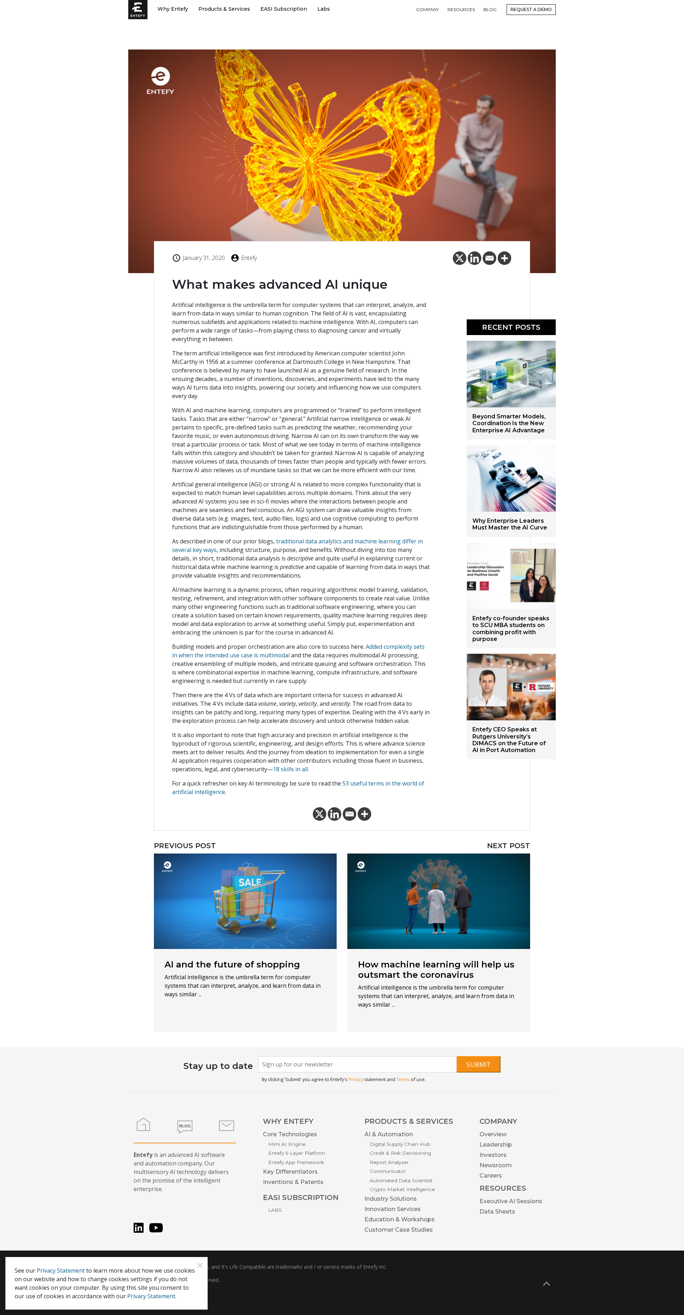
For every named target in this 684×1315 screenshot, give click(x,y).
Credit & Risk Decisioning (400, 1153)
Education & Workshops (399, 1219)
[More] (504, 258)
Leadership (496, 1144)
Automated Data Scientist (401, 1180)
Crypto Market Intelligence (402, 1189)
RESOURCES (461, 9)
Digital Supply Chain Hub (400, 1144)
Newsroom (496, 1165)
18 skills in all (290, 769)
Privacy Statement (61, 1270)
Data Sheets (497, 1211)
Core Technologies (290, 1134)
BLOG (490, 9)
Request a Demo (531, 9)
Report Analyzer (389, 1162)
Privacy (355, 1079)
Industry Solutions (390, 1198)
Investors (493, 1155)
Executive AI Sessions (511, 1201)
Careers (491, 1175)
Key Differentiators (290, 1171)
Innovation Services (392, 1209)
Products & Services (224, 9)
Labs (323, 9)
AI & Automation (388, 1134)
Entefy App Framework (296, 1162)
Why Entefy (172, 9)
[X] (459, 258)
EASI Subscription (283, 9)
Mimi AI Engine (287, 1144)
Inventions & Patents (293, 1182)
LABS (275, 1210)
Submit (478, 1064)
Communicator (388, 1171)
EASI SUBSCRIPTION (300, 1197)
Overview (493, 1134)
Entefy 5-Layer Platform (296, 1153)
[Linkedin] (474, 258)
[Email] (489, 258)
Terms (403, 1079)
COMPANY (427, 9)
